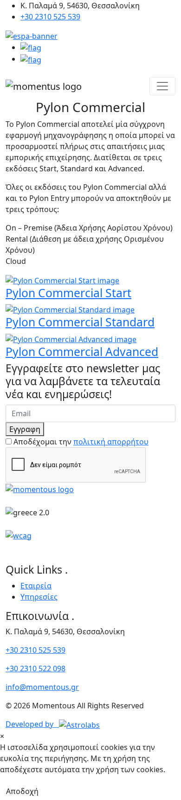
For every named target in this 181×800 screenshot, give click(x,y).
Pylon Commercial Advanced (82, 351)
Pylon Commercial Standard (80, 322)
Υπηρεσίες (39, 597)
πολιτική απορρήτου (111, 442)
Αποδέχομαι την (81, 442)
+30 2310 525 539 (50, 17)
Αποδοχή (22, 791)
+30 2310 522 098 (35, 668)
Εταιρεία (36, 586)
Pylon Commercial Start (68, 292)
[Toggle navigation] (162, 86)
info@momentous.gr (42, 687)
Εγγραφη (24, 429)
